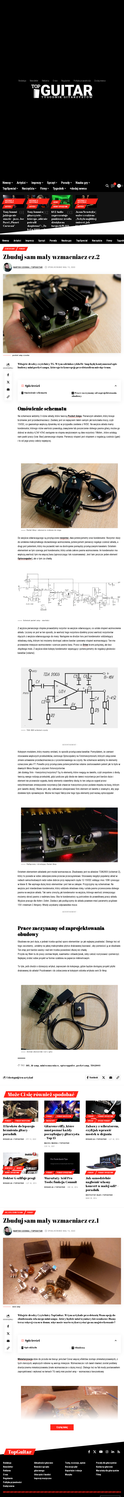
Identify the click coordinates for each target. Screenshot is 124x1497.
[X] (94, 1451)
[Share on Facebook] (8, 374)
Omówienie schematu (35, 392)
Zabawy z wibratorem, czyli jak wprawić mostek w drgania (102, 1130)
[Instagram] (107, 1451)
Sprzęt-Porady (104, 1121)
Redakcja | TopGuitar (13, 1139)
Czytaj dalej (62, 1427)
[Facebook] (89, 1451)
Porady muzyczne (22, 1121)
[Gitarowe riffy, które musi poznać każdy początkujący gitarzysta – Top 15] (62, 1111)
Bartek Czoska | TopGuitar (27, 267)
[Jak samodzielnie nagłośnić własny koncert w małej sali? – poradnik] (103, 1163)
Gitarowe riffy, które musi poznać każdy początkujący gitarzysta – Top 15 (62, 1132)
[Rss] (118, 1451)
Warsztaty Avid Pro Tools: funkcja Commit (60, 1180)
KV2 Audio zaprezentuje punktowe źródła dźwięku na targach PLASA (61, 219)
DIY (28, 1065)
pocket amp (82, 1065)
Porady (22, 249)
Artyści (8, 207)
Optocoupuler (25, 558)
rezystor (64, 537)
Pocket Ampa (75, 416)
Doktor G (8, 1168)
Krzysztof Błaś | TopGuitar (99, 1195)
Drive (85, 644)
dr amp (35, 1065)
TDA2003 (95, 1065)
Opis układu (30, 1347)
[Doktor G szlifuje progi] (20, 1163)
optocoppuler (67, 1065)
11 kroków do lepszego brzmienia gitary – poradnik (19, 1130)
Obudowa (80, 1347)
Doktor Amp (10, 249)
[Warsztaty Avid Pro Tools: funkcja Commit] (62, 1163)
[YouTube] (100, 1451)
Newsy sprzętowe (60, 207)
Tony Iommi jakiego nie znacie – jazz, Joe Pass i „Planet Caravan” (13, 219)
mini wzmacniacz (49, 1065)
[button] (107, 185)
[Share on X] (8, 382)
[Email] (8, 389)
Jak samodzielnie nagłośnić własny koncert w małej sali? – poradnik (102, 1184)
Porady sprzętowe (105, 1116)
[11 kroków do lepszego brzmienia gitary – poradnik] (20, 1111)
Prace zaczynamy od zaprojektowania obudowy (94, 394)
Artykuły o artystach (9, 201)
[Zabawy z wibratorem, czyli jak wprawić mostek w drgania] (103, 1111)
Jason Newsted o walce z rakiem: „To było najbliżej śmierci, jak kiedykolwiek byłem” (86, 220)
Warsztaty (50, 1121)
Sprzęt (90, 1121)
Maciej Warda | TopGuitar (56, 1143)
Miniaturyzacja (25, 1359)
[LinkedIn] (113, 1451)
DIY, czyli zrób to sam (14, 1213)
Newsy (55, 202)
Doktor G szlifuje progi (19, 1178)
